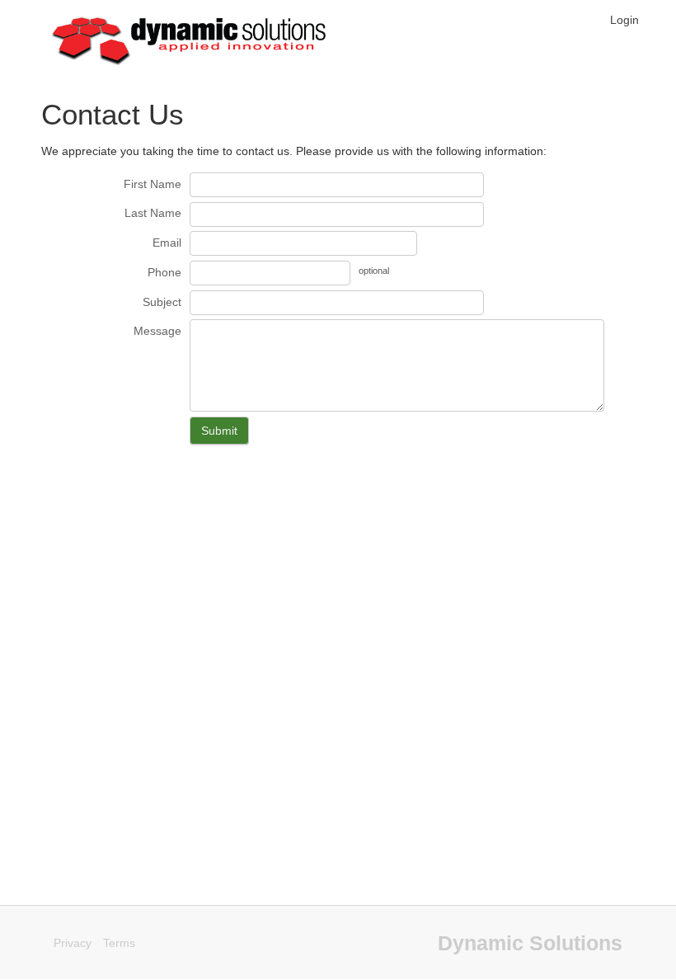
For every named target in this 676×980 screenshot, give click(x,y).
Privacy (73, 942)
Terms (119, 942)
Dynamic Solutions (530, 942)
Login (624, 19)
